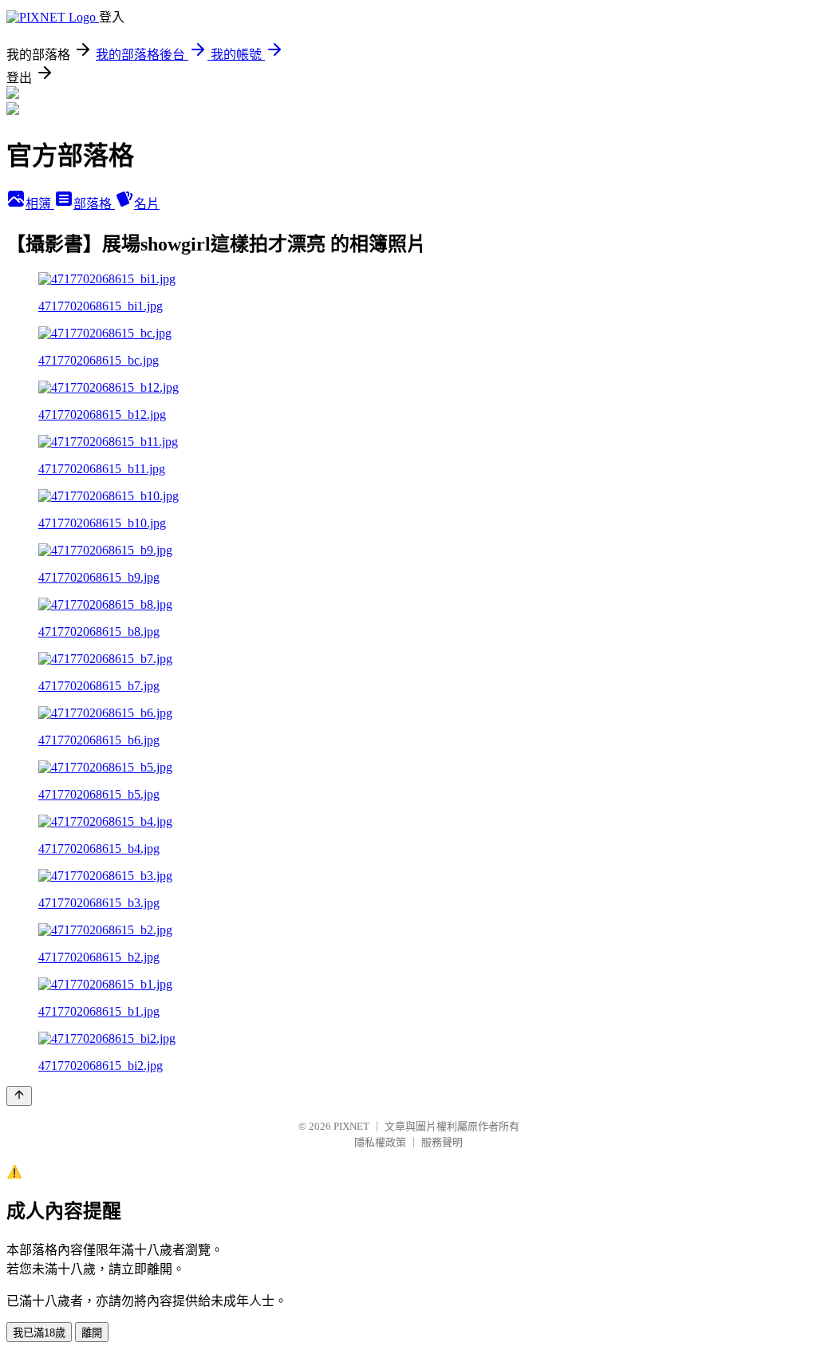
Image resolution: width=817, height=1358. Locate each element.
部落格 (94, 204)
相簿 (40, 204)
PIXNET (351, 1126)
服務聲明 (442, 1142)
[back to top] (19, 1096)
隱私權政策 (380, 1142)
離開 (91, 1333)
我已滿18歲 (39, 1333)
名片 (147, 204)
